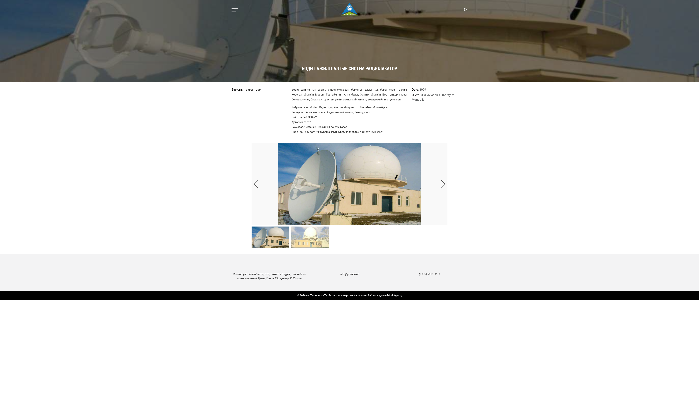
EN (465, 9)
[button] (443, 184)
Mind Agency (394, 295)
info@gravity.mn (349, 274)
